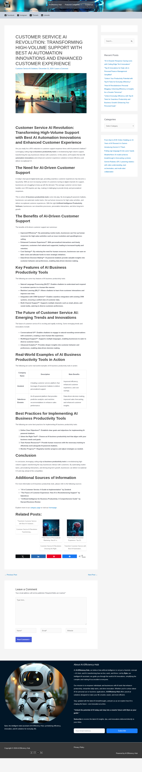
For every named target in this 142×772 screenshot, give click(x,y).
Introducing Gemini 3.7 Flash (114, 147)
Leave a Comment (61, 68)
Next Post (92, 575)
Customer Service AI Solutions (27, 68)
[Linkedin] (41, 753)
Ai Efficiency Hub (55, 5)
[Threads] (38, 753)
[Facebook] (31, 753)
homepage (53, 508)
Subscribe (122, 731)
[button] (81, 5)
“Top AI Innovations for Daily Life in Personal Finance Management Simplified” (116, 71)
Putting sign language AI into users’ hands (119, 151)
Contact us (89, 5)
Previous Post (11, 575)
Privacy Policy (79, 747)
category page (35, 508)
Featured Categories (72, 5)
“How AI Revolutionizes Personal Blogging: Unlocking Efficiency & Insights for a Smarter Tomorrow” (119, 89)
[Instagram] (35, 753)
